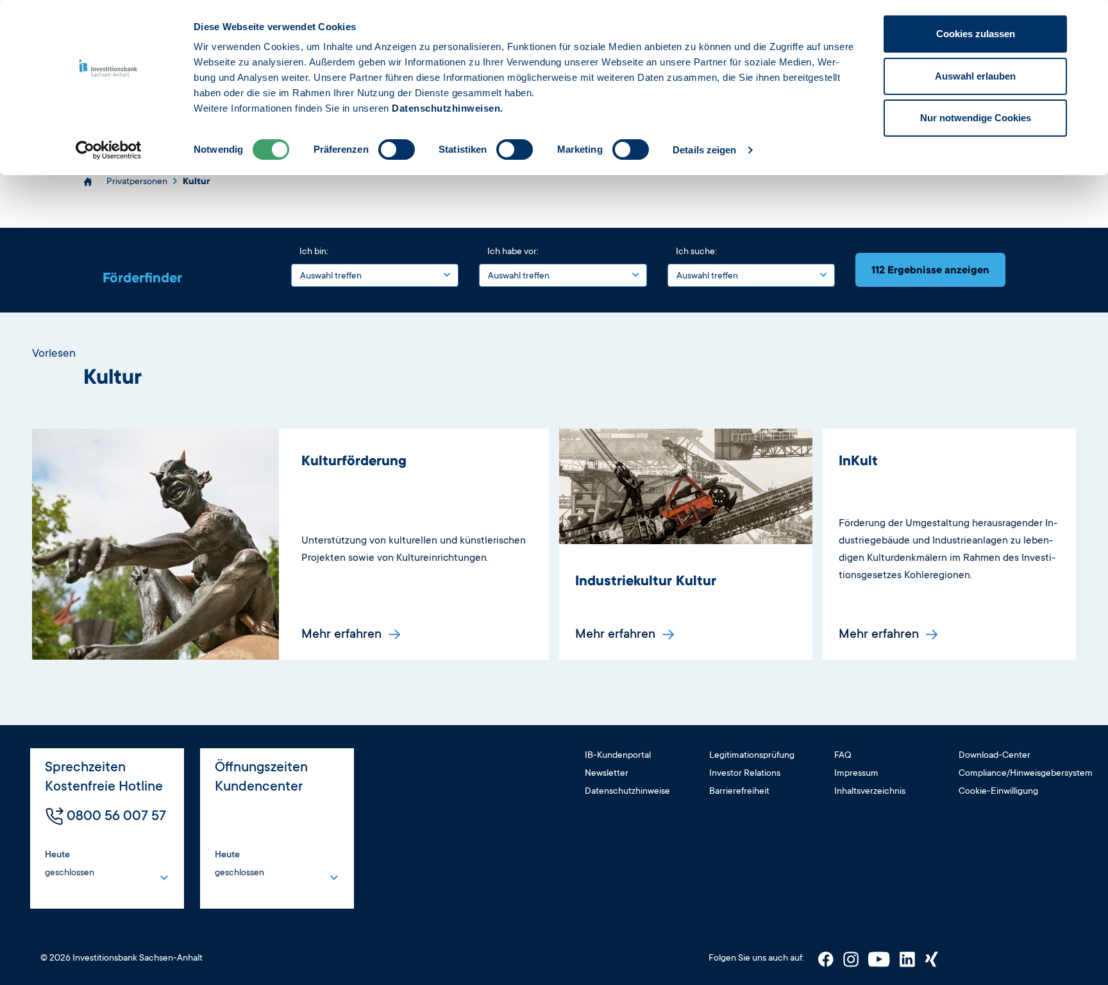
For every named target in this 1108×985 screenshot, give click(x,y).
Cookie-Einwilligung (998, 790)
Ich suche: (696, 250)
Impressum (856, 772)
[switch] (396, 149)
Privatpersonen (136, 180)
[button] (82, 866)
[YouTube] (880, 958)
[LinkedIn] (908, 958)
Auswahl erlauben (975, 76)
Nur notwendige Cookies (975, 117)
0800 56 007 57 (116, 815)
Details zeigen (704, 149)
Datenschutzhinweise (627, 790)
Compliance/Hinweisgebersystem (1026, 772)
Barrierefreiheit (739, 790)
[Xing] (931, 958)
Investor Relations (744, 772)
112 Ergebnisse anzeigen (930, 269)
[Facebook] (826, 958)
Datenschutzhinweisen (446, 108)
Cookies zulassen (975, 33)
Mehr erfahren (343, 633)
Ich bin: (313, 250)
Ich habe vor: (513, 250)
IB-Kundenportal (618, 754)
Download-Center (994, 754)
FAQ (843, 754)
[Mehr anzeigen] (164, 876)
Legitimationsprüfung (751, 754)
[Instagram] (851, 958)
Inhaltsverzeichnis (869, 790)
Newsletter (606, 772)
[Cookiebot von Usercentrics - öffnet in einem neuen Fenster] (109, 150)
